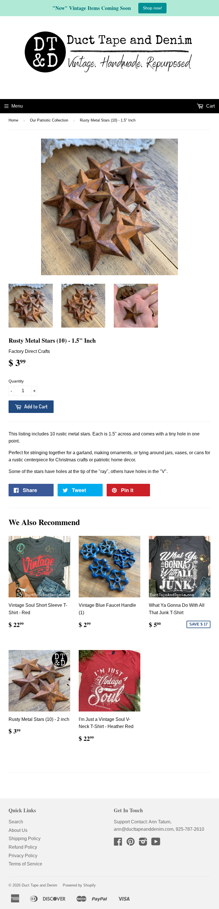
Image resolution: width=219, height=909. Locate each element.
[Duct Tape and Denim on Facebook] (118, 843)
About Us (18, 830)
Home (13, 120)
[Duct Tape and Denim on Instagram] (143, 843)
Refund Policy (23, 847)
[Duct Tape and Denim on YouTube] (155, 843)
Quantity (16, 381)
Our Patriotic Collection (49, 120)
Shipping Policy (24, 838)
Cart (210, 106)
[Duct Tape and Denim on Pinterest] (130, 843)
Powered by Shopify (79, 885)
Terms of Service (25, 863)
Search (16, 821)
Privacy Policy (23, 855)
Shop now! (152, 8)
